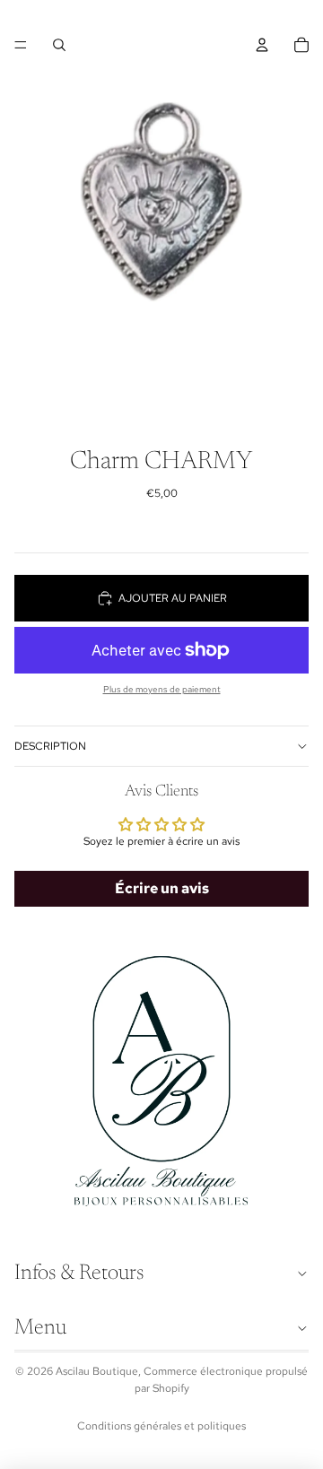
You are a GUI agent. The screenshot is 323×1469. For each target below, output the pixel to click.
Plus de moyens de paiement (162, 689)
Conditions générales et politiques (161, 1426)
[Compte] (262, 45)
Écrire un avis (162, 888)
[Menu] (20, 44)
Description (50, 746)
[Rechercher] (59, 45)
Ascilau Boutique (97, 1371)
